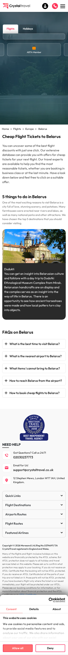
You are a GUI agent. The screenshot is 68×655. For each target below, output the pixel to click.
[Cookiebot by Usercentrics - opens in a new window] (49, 600)
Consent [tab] (11, 609)
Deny (50, 648)
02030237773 (23, 457)
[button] (26, 259)
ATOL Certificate (27, 594)
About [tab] (57, 609)
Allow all (17, 648)
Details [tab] (34, 609)
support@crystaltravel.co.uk (33, 470)
